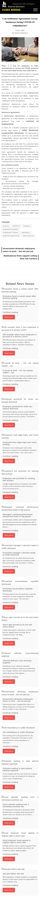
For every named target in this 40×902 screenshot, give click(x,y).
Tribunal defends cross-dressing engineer (17, 662)
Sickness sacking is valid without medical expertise (17, 769)
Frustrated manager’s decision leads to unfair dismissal (19, 554)
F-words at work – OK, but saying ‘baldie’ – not (18, 371)
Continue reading (10, 312)
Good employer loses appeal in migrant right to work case (17, 841)
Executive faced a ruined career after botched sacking (19, 297)
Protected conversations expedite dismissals (18, 590)
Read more (9, 317)
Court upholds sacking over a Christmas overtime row (16, 805)
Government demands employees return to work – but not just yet (19, 249)
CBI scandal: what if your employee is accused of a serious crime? (19, 336)
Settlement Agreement (14, 116)
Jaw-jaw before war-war (13, 874)
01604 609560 (11, 9)
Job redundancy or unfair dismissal (18, 732)
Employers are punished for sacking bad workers (19, 479)
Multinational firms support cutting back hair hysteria (20, 257)
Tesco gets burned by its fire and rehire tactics (17, 626)
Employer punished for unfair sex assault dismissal (17, 407)
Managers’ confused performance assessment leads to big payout (18, 515)
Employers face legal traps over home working (20, 443)
